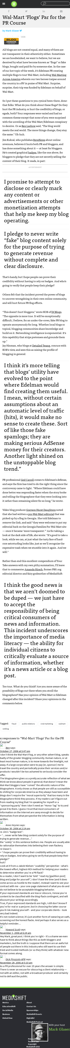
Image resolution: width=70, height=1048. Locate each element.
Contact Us (31, 1006)
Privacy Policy (34, 1039)
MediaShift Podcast (35, 1022)
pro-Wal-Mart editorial (41, 514)
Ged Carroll (27, 480)
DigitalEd (30, 1018)
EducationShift (8, 1006)
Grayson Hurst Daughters (41, 510)
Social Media (7, 1010)
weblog (6, 729)
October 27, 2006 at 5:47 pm (15, 751)
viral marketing (47, 723)
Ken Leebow (28, 126)
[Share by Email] (61, 11)
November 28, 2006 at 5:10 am (16, 962)
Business (6, 1014)
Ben (8, 747)
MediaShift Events (34, 1014)
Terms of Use (33, 1041)
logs (56, 312)
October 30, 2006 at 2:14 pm (15, 828)
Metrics (5, 1002)
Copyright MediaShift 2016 (33, 1045)
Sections (3, 3)
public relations (28, 723)
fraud (14, 723)
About (29, 1002)
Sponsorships (32, 1010)
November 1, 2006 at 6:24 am (15, 933)
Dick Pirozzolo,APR (15, 959)
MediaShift (14, 997)
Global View (7, 1018)
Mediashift (14, 4)
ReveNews (39, 140)
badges (32, 152)
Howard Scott (13, 929)
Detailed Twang (41, 345)
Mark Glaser (12, 30)
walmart (62, 723)
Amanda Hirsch (34, 569)
